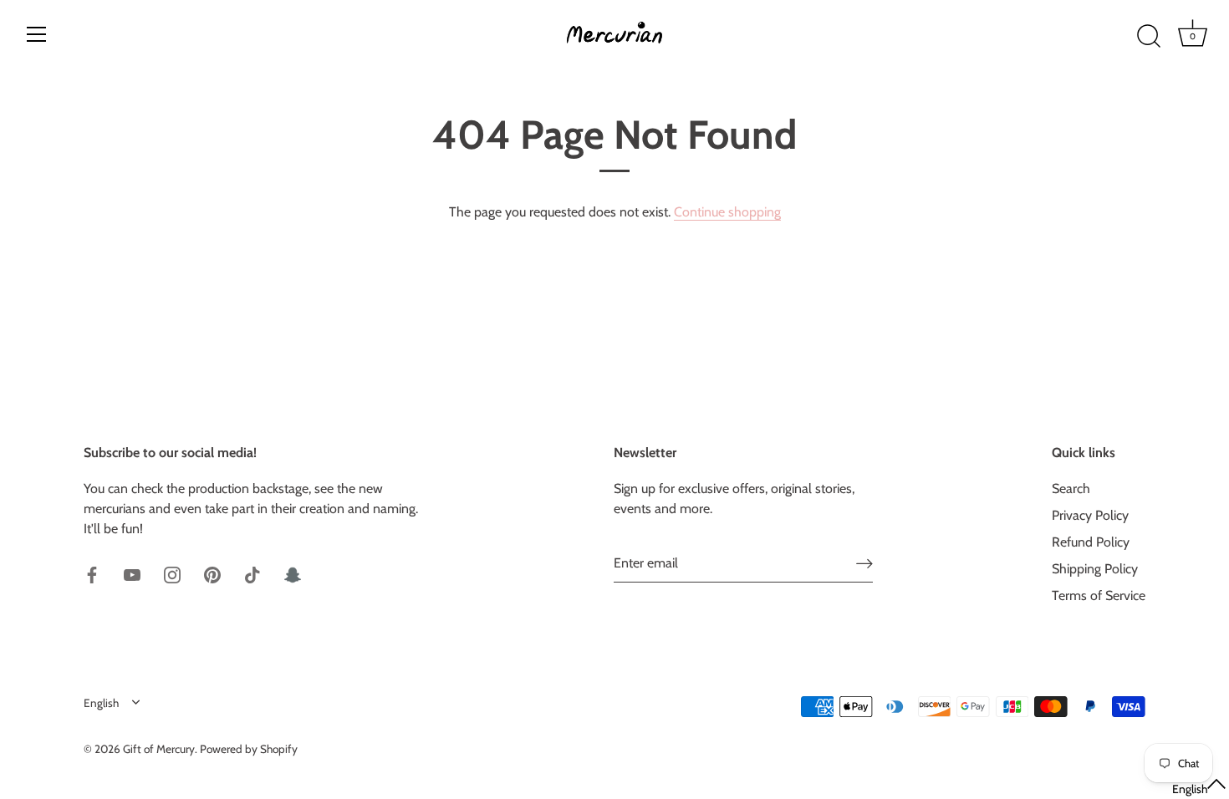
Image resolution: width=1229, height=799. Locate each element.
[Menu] (36, 34)
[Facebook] (92, 574)
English (101, 703)
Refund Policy (1091, 542)
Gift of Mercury (159, 749)
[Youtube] (132, 574)
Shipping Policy (1095, 569)
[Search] (1148, 36)
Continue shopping (727, 212)
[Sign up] (864, 563)
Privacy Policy (1090, 515)
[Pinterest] (212, 574)
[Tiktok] (252, 574)
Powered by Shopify (249, 749)
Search (1071, 488)
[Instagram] (172, 574)
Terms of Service (1098, 595)
